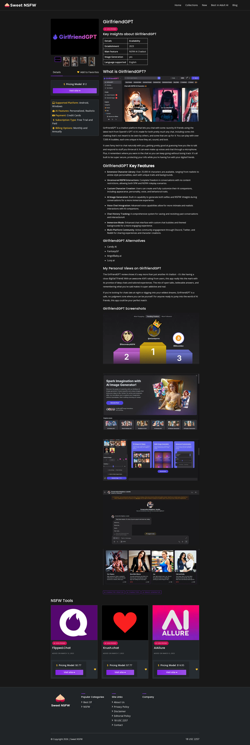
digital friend (115, 278)
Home (178, 5)
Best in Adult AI (219, 5)
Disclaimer (120, 711)
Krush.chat (111, 648)
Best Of (87, 702)
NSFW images (182, 196)
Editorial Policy (122, 715)
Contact (118, 725)
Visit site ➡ (74, 90)
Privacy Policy (121, 706)
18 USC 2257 (121, 720)
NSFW (86, 706)
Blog (235, 5)
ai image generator (151, 592)
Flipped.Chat (61, 648)
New (204, 5)
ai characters (133, 592)
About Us (119, 702)
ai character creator (114, 592)
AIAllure (159, 648)
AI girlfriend (110, 29)
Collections (191, 5)
